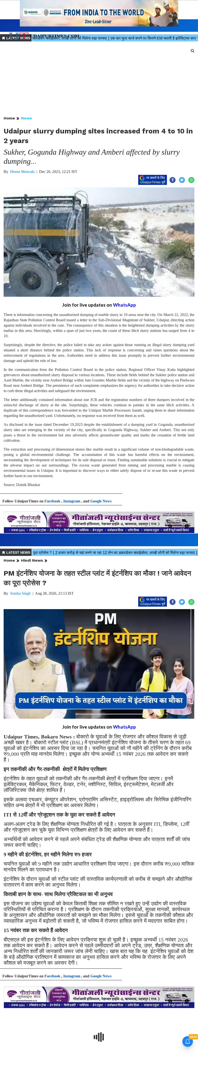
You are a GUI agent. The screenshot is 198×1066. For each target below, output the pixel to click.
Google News (101, 501)
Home (9, 118)
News (26, 118)
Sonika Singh (20, 593)
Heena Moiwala (22, 172)
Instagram (71, 501)
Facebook (52, 501)
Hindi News (32, 560)
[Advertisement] (99, 79)
